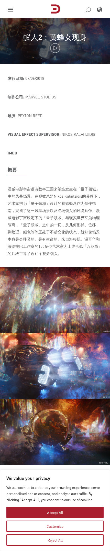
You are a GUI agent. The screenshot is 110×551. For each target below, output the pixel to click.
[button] (10, 10)
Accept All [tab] (55, 512)
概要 (12, 169)
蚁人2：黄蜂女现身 (55, 37)
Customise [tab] (55, 526)
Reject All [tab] (55, 540)
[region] (55, 510)
